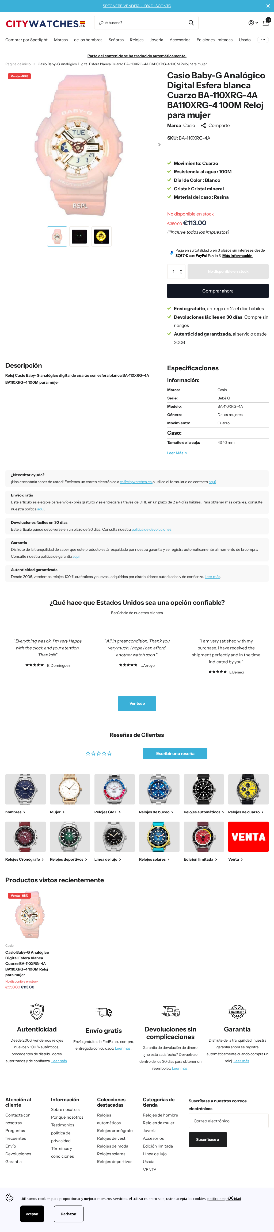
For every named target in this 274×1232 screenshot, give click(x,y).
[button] (159, 144)
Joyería (150, 1130)
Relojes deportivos (114, 1161)
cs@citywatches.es (136, 481)
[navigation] (57, 236)
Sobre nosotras (65, 1109)
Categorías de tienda (158, 1102)
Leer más (212, 576)
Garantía (13, 1161)
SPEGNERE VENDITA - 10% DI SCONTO (137, 5)
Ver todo (137, 703)
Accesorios (153, 1138)
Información (65, 1100)
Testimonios (62, 1124)
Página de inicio (18, 64)
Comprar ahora (218, 291)
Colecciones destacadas (111, 1102)
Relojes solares (111, 1153)
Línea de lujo (155, 1153)
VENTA (150, 1169)
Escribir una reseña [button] (175, 753)
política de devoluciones (152, 529)
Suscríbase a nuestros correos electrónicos (218, 1104)
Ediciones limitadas (215, 39)
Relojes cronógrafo (115, 1130)
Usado (245, 39)
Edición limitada (158, 1146)
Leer (175, 453)
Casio (189, 125)
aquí (212, 481)
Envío (10, 1146)
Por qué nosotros (67, 1117)
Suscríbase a (208, 1139)
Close (268, 6)
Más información (237, 255)
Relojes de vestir (112, 1138)
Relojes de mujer (158, 1122)
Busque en (191, 22)
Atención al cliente (18, 1102)
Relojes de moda (112, 1146)
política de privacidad (224, 1198)
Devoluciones (18, 1153)
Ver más (263, 40)
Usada (148, 1161)
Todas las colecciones (26, 40)
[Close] (248, 1198)
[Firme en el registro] (253, 23)
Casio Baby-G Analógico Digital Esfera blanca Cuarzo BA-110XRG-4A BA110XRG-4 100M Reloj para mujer (27, 963)
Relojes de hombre (160, 1115)
